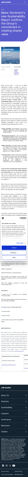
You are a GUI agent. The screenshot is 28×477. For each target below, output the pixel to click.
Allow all (14, 247)
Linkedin (16, 69)
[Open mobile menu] (25, 2)
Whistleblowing (19, 474)
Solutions (5, 401)
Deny (14, 257)
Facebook (16, 72)
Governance (6, 420)
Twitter (16, 71)
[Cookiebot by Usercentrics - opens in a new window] (20, 218)
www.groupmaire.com (7, 459)
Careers (4, 432)
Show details (20, 243)
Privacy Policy (5, 471)
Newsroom (5, 426)
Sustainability (6, 407)
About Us (5, 395)
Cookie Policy (18, 471)
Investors (5, 413)
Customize (13, 252)
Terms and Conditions (7, 474)
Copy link (16, 74)
